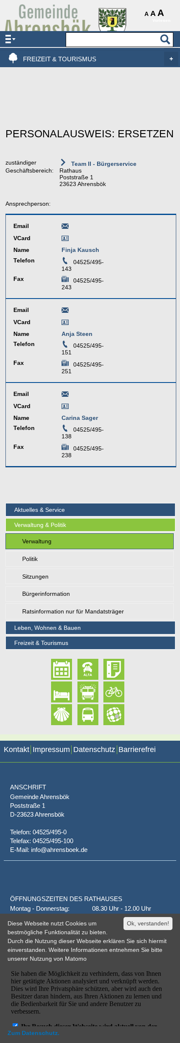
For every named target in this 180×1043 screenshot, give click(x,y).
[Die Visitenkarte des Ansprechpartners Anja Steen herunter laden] (65, 323)
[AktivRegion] (107, 692)
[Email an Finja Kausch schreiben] (65, 227)
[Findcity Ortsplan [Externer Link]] (107, 714)
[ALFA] (81, 669)
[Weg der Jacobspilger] (54, 714)
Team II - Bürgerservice (102, 163)
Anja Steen (77, 333)
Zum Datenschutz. (33, 1033)
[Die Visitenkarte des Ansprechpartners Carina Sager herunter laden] (65, 407)
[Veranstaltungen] (54, 669)
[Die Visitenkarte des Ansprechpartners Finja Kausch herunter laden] (65, 239)
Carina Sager (80, 417)
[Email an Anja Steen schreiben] (65, 311)
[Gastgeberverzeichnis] (54, 692)
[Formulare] (107, 669)
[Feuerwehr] (81, 692)
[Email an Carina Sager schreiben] (65, 395)
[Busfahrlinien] (81, 714)
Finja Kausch (80, 249)
